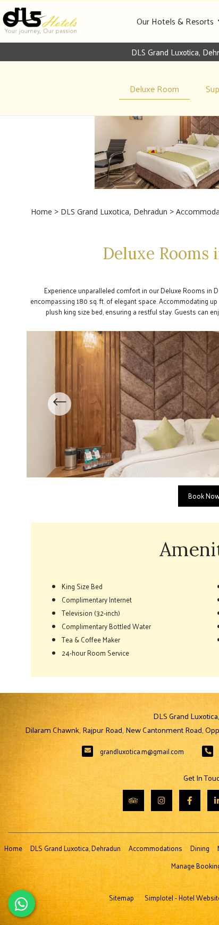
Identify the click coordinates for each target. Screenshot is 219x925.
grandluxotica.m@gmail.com (142, 751)
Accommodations (155, 848)
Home (41, 212)
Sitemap (121, 897)
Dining (199, 848)
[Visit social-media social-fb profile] (189, 800)
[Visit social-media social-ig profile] (161, 800)
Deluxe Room (154, 88)
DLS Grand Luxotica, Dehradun (114, 212)
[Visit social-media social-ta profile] (133, 800)
